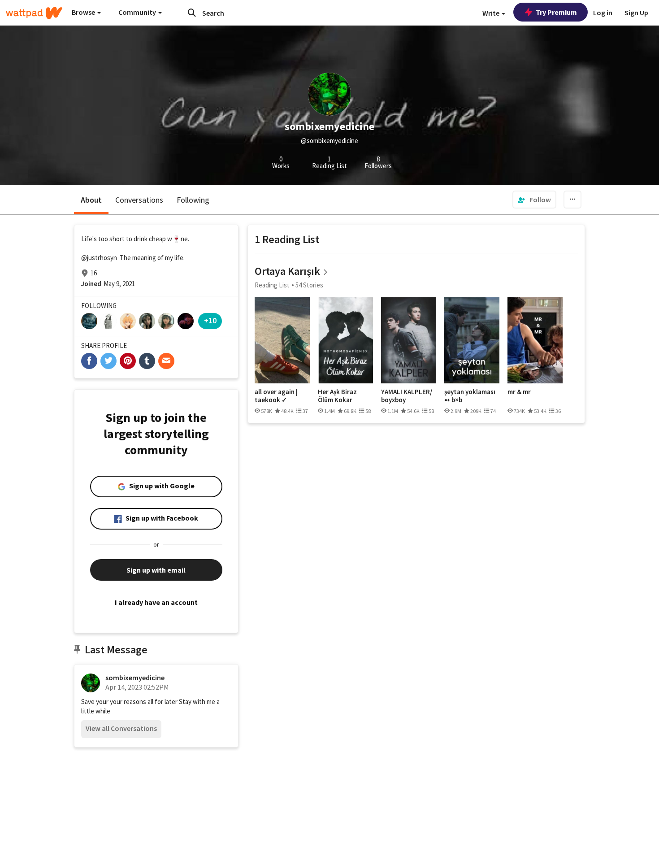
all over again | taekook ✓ (276, 396)
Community (137, 12)
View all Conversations (121, 728)
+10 (210, 320)
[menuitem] (534, 200)
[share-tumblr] (147, 361)
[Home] (34, 13)
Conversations (139, 200)
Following (193, 200)
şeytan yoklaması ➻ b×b (469, 396)
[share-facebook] (89, 361)
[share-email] (166, 361)
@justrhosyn (99, 257)
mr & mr (519, 392)
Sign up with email (156, 569)
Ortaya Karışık (287, 271)
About (91, 200)
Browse (84, 12)
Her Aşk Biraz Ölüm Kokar (337, 396)
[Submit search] (191, 12)
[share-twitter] (108, 361)
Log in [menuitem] (602, 12)
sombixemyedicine (135, 678)
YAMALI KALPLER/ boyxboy (406, 396)
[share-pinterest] (128, 361)
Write (491, 13)
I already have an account (156, 602)
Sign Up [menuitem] (636, 12)
